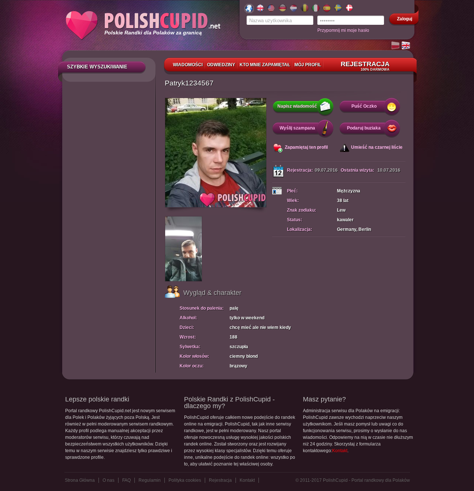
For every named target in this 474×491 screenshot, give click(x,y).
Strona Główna (80, 480)
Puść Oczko (364, 106)
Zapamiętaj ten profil (306, 147)
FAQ (126, 480)
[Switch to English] (406, 45)
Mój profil (307, 64)
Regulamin (149, 480)
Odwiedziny (221, 64)
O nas (108, 480)
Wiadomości (188, 64)
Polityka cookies (184, 480)
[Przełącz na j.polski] (396, 45)
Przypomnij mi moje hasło (343, 30)
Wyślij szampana (297, 128)
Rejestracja (365, 65)
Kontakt (339, 450)
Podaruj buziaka (364, 128)
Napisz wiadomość (297, 106)
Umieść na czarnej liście (377, 147)
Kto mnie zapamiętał (265, 64)
